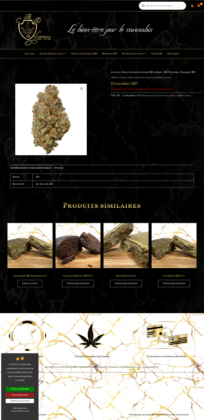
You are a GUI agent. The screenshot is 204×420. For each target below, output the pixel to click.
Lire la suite (30, 283)
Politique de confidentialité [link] (20, 410)
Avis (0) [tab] (58, 168)
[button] (64, 53)
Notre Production (51, 53)
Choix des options (78, 283)
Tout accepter (20, 389)
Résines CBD (109, 53)
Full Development (177, 414)
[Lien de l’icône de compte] (192, 5)
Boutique (173, 53)
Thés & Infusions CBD (84, 53)
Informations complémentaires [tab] (30, 168)
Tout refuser (20, 395)
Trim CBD (156, 53)
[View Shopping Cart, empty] (199, 6)
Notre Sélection (132, 53)
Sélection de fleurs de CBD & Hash (141, 72)
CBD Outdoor (170, 72)
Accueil (30, 53)
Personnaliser (19, 400)
